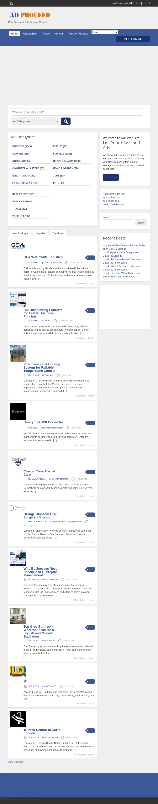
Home (14, 33)
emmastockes (48, 640)
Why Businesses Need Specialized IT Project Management (40, 572)
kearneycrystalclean (58, 479)
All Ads (46, 33)
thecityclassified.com (113, 204)
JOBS (56, 175)
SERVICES (33, 375)
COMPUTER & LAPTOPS (25, 168)
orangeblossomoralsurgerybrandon (65, 521)
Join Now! (111, 177)
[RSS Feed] (11, 3)
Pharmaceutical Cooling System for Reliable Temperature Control (42, 367)
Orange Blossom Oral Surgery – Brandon (40, 515)
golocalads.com (111, 201)
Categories (30, 33)
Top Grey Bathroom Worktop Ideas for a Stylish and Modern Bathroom (39, 631)
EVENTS (57, 146)
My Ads (59, 33)
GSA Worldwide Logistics (43, 257)
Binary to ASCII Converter (43, 422)
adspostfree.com (111, 197)
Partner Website (78, 33)
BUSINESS (33, 262)
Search (106, 217)
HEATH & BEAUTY (63, 161)
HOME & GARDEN (63, 168)
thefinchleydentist (50, 737)
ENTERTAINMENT (22, 183)
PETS (56, 183)
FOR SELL (58, 153)
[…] (37, 278)
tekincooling (47, 375)
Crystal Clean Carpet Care (39, 473)
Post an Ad (133, 39)
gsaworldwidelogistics (52, 262)
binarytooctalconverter (52, 428)
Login (145, 3)
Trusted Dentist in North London (42, 731)
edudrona (46, 320)
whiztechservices (50, 579)
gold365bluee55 (49, 686)
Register (136, 3)
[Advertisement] (79, 75)
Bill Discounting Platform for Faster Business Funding (43, 313)
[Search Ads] (66, 121)
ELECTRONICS (20, 175)
